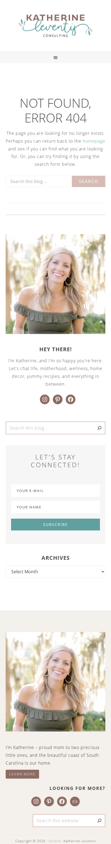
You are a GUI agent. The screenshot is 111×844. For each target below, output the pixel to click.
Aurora (54, 841)
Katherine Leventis (55, 26)
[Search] (99, 428)
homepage (94, 141)
